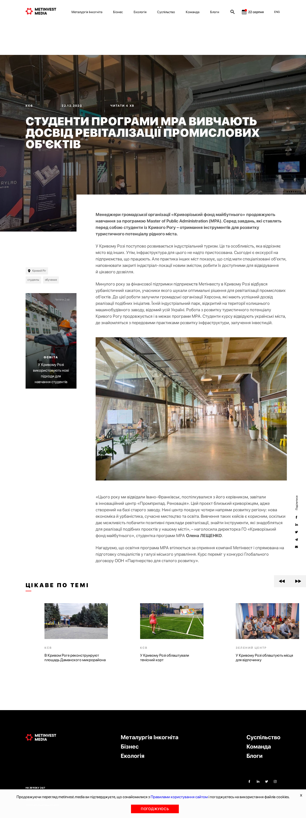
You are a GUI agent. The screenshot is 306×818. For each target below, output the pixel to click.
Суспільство (166, 12)
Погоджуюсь (155, 809)
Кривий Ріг (39, 270)
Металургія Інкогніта (86, 12)
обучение (51, 279)
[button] (282, 581)
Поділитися (296, 503)
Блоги (214, 12)
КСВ (30, 105)
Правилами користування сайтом (179, 797)
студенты (33, 279)
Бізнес (118, 12)
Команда (192, 12)
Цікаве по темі (57, 585)
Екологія (140, 12)
